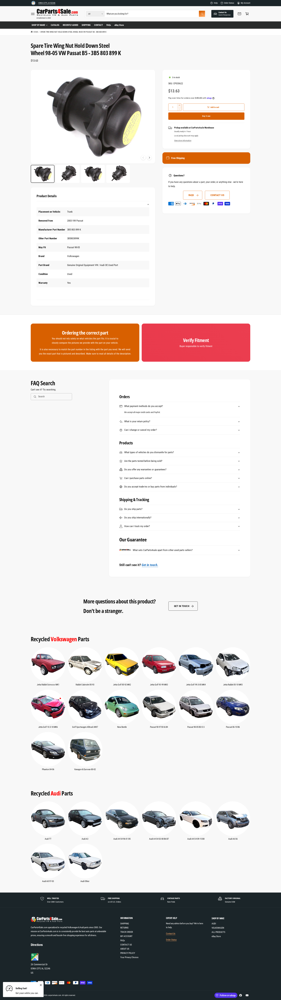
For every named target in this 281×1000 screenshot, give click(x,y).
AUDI (214, 923)
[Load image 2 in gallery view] (68, 174)
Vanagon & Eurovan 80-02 (85, 769)
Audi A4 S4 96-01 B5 (121, 839)
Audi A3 (85, 839)
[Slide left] (143, 157)
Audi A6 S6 (233, 839)
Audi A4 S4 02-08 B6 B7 (159, 839)
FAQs (191, 195)
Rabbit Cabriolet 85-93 (85, 684)
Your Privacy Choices (129, 957)
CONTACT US (217, 195)
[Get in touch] (239, 14)
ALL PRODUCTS (218, 932)
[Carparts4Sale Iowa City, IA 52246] (33, 3)
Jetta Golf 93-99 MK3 (159, 684)
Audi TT (48, 839)
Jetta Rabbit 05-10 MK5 (233, 684)
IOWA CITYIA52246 (46, 3)
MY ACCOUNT (126, 936)
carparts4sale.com (54, 995)
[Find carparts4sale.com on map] (35, 960)
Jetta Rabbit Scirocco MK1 (48, 684)
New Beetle (122, 727)
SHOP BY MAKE (38, 25)
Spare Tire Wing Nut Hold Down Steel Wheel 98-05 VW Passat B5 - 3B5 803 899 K (73, 32)
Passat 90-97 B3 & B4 (159, 727)
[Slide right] (149, 157)
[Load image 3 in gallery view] (93, 174)
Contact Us (170, 933)
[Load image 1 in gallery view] (42, 174)
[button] (33, 14)
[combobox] (156, 14)
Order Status (229, 3)
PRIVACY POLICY (127, 953)
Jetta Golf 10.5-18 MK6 (48, 727)
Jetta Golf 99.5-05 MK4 (195, 684)
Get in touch (181, 606)
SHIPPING (124, 923)
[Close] (41, 985)
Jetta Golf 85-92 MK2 (122, 684)
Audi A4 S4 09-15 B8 (195, 839)
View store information (182, 140)
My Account (245, 3)
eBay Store (216, 936)
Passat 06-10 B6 (233, 727)
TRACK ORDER (126, 932)
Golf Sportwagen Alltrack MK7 (85, 727)
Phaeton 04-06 (48, 769)
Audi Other (84, 881)
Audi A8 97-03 (48, 881)
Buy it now (206, 116)
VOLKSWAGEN (218, 928)
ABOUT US (124, 949)
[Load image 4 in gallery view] (118, 174)
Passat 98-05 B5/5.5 (195, 727)
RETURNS (124, 927)
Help (216, 3)
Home (35, 32)
